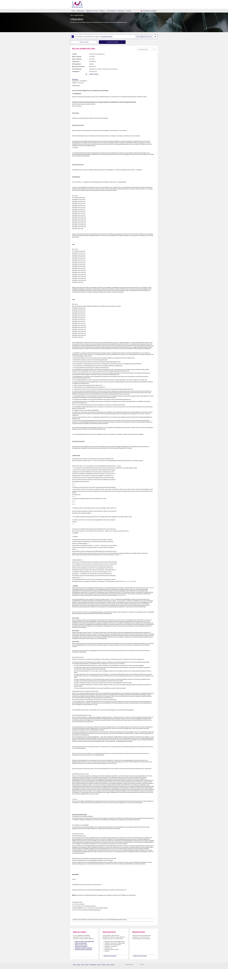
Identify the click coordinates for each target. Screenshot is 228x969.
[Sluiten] (155, 36)
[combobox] (146, 49)
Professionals (121, 10)
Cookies (86, 964)
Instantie (74, 54)
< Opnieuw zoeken (84, 42)
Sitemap (78, 964)
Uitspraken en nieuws (92, 10)
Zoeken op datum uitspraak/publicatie (84, 941)
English (74, 964)
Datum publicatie (76, 59)
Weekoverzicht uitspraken (140, 955)
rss (135, 965)
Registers (102, 10)
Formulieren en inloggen (149, 10)
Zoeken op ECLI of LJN (81, 944)
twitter (146, 965)
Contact (128, 10)
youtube (155, 965)
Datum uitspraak (76, 56)
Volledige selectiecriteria (110, 955)
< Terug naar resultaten (112, 42)
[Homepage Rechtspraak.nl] (77, 4)
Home (73, 10)
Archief (108, 964)
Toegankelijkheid (92, 964)
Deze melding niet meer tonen (144, 36)
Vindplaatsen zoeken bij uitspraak (83, 948)
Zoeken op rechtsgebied (81, 946)
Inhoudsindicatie (76, 69)
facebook (148, 965)
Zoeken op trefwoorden (81, 943)
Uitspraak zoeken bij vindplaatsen (83, 949)
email (137, 965)
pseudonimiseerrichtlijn (106, 36)
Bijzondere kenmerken (78, 66)
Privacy (82, 964)
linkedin (153, 965)
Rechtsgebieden (76, 64)
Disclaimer (112, 964)
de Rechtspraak (111, 10)
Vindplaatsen (75, 71)
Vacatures (104, 964)
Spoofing (99, 964)
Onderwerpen (80, 10)
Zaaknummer (75, 61)
